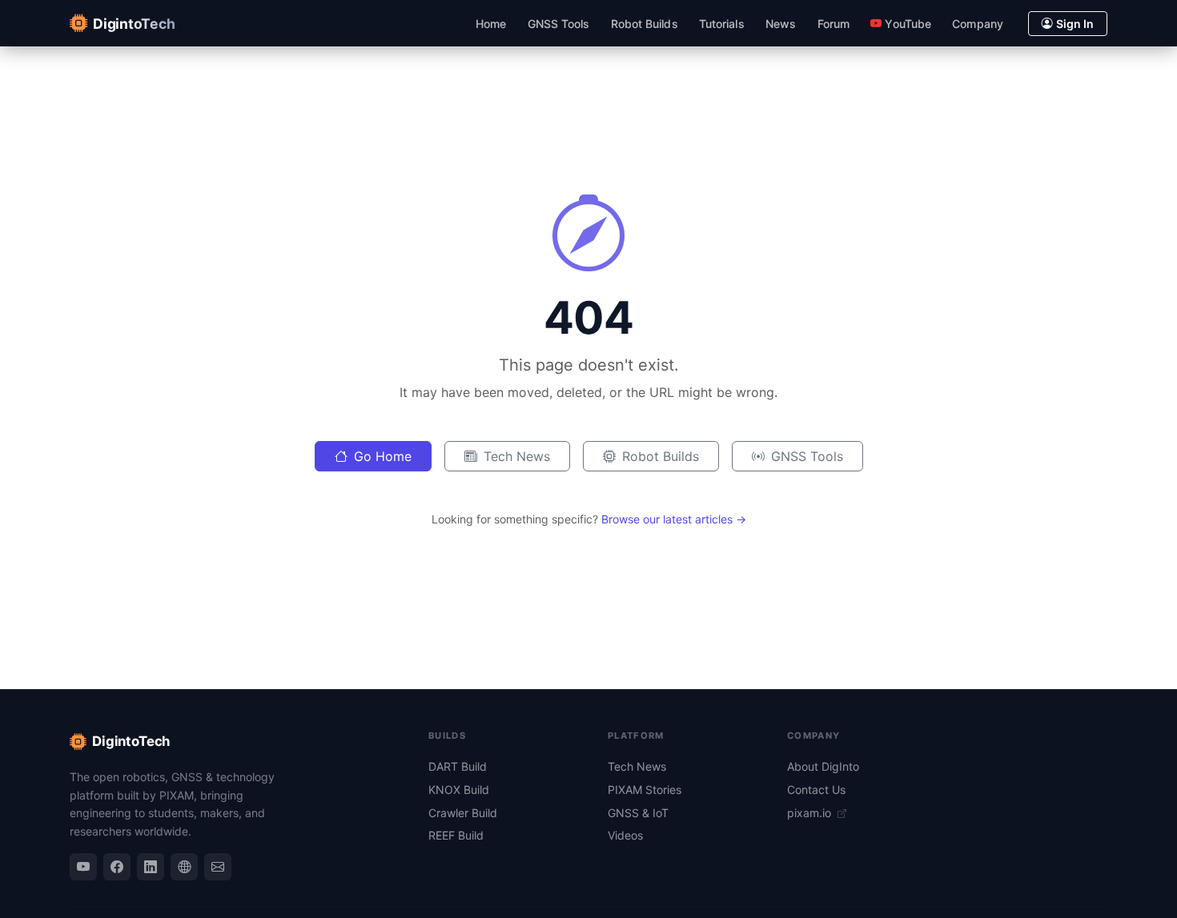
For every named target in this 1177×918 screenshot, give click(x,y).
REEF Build (456, 835)
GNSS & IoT (638, 813)
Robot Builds (644, 23)
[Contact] (217, 866)
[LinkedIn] (150, 866)
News (780, 23)
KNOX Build (458, 789)
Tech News (517, 456)
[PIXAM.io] (184, 866)
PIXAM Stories (644, 789)
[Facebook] (117, 866)
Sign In (1075, 23)
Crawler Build (462, 813)
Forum (833, 23)
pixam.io (810, 813)
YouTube (908, 23)
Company (977, 23)
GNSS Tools (559, 23)
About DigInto (823, 766)
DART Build (457, 766)
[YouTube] (83, 866)
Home (491, 23)
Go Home (383, 456)
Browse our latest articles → (673, 519)
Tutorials (722, 23)
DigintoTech (131, 741)
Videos (625, 835)
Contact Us (816, 789)
